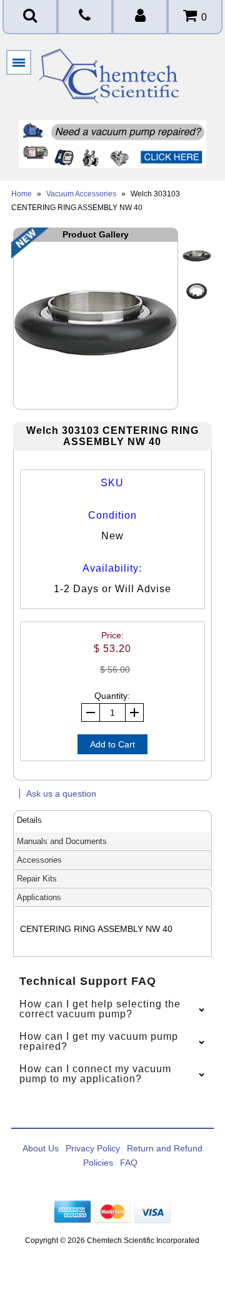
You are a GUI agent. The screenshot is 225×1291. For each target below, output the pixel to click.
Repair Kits (37, 878)
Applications (39, 897)
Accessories (39, 860)
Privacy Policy (93, 1148)
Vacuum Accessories (81, 194)
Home (21, 194)
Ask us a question (61, 794)
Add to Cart (112, 744)
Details (29, 820)
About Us (40, 1148)
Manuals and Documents (62, 841)
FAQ (129, 1163)
